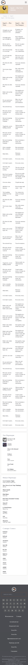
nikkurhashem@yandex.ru (7, 659)
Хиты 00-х (14, 634)
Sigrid (11, 16)
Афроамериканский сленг (14, 638)
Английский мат (14, 622)
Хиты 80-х (14, 630)
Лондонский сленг (14, 626)
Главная (5, 16)
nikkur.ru (14, 663)
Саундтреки (14, 651)
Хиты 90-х (14, 647)
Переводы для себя (14, 642)
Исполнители (9, 616)
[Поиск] (24, 594)
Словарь (18, 616)
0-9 (3, 600)
